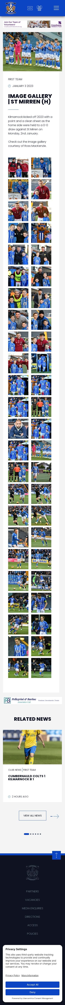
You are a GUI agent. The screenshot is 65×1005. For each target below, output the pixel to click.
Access (32, 925)
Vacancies (32, 900)
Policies (32, 934)
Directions (32, 917)
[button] (54, 816)
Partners (32, 891)
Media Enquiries (32, 908)
